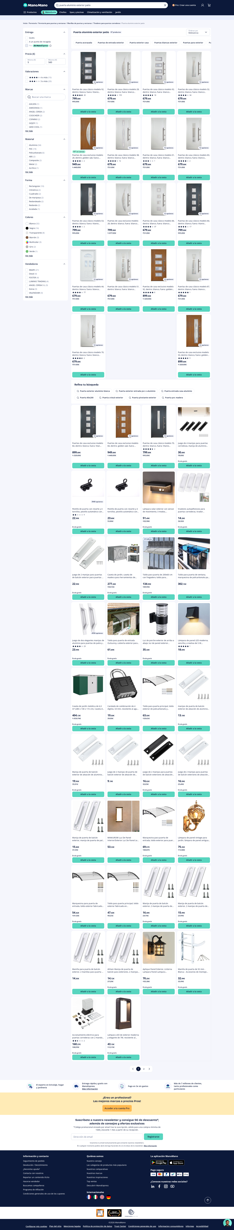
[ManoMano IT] (95, 1197)
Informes (190, 1226)
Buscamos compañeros (33, 1185)
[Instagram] (166, 1186)
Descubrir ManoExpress (98, 1185)
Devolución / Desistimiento (35, 1165)
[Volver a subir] (207, 1200)
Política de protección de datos (97, 1226)
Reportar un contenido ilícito (36, 1177)
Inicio (25, 23)
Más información (150, 1146)
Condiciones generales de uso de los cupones (44, 1193)
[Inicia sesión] (203, 5)
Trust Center (120, 1226)
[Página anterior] (133, 1069)
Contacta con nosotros (33, 1173)
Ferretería (33, 23)
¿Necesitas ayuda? (31, 1169)
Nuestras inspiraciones (97, 1177)
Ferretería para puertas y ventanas (52, 23)
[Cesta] (209, 5)
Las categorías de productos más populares (107, 1165)
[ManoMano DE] (108, 1197)
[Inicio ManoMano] (36, 5)
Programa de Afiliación (33, 1189)
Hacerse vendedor (31, 1181)
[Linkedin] (153, 1186)
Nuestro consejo (94, 1161)
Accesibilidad (202, 1226)
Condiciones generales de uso (142, 1226)
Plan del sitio (55, 1226)
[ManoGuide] (227, 1223)
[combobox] (198, 32)
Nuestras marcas (94, 1173)
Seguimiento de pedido (33, 1161)
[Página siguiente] (149, 1069)
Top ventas (92, 1181)
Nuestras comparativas (97, 1169)
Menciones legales (72, 1226)
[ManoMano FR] (89, 1197)
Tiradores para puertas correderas (106, 23)
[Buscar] (57, 5)
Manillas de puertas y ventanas (79, 23)
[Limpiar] (165, 5)
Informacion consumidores (170, 1226)
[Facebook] (159, 1186)
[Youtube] (172, 1186)
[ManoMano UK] (102, 1197)
